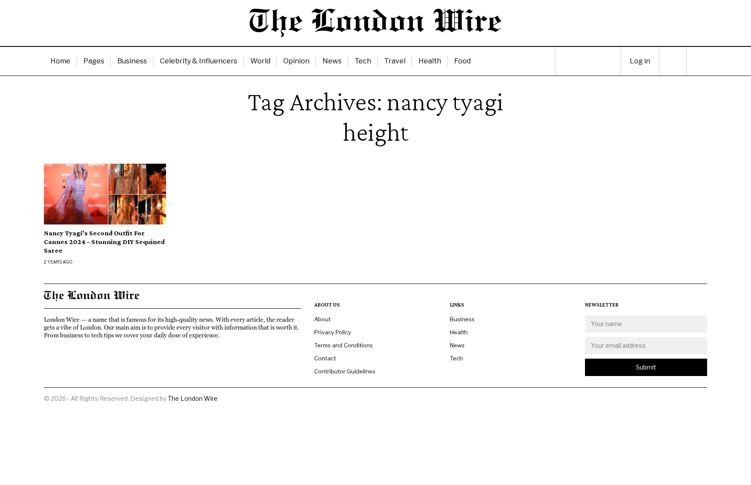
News (332, 61)
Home (60, 61)
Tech (363, 61)
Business (132, 61)
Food (462, 61)
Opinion (296, 61)
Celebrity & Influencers (198, 61)
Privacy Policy (332, 332)
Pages (93, 61)
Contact (325, 358)
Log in (640, 61)
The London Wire (193, 398)
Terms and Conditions (343, 345)
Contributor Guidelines (345, 371)
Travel (394, 61)
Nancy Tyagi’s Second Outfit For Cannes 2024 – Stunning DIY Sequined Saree (104, 241)
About (322, 319)
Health (430, 61)
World (260, 61)
